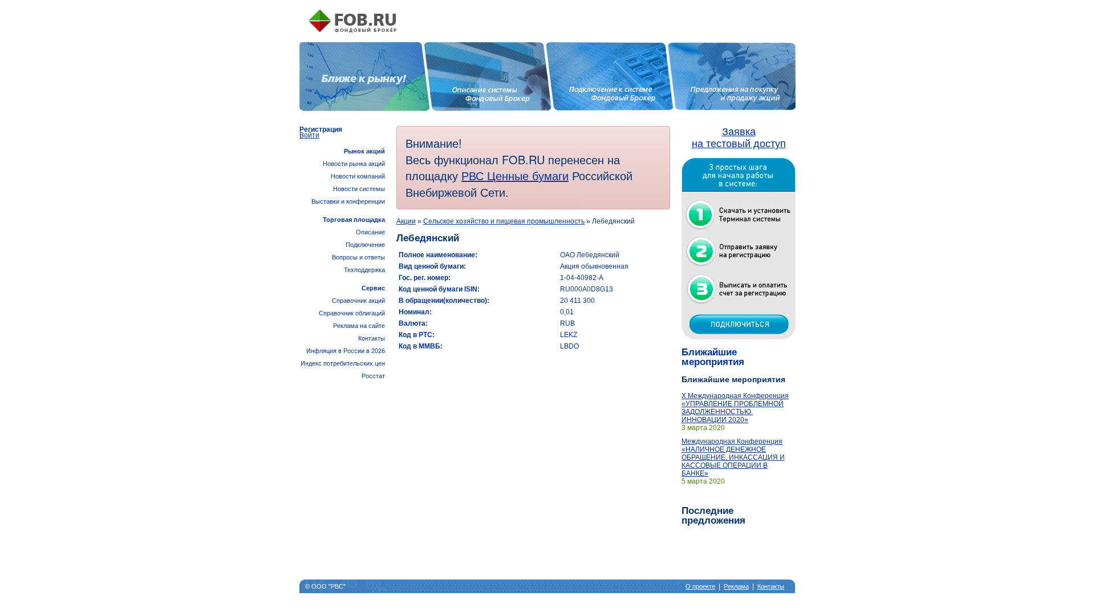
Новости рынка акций (354, 163)
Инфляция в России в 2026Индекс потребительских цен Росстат (343, 363)
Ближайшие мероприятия (713, 357)
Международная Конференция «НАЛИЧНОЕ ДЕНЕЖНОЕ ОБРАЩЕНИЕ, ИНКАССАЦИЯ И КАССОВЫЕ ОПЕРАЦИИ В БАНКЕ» (733, 457)
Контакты (371, 338)
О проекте (700, 586)
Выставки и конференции (348, 201)
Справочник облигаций (352, 313)
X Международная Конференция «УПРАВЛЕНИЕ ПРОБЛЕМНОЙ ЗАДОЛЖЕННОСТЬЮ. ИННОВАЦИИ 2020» (735, 408)
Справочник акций (358, 300)
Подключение (365, 244)
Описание (370, 232)
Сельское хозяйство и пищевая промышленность (504, 221)
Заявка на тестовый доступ (739, 137)
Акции (406, 221)
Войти (309, 135)
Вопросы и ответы (358, 257)
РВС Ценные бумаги (515, 175)
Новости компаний (358, 176)
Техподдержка (364, 269)
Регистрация (320, 129)
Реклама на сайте (359, 325)
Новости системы (359, 188)
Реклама (736, 586)
